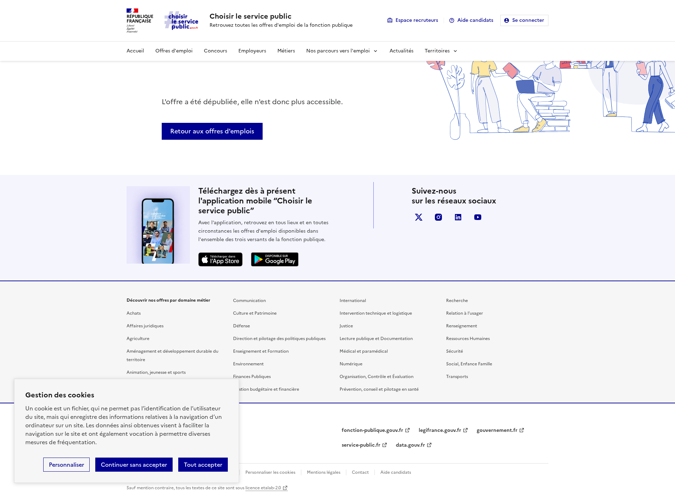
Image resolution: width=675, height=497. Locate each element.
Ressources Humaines (468, 338)
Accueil (135, 51)
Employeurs (252, 51)
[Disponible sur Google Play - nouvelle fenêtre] (274, 259)
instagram (438, 217)
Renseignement (461, 326)
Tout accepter (203, 464)
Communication (249, 300)
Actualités (401, 51)
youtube (478, 217)
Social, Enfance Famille (469, 364)
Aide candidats (475, 20)
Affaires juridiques (145, 326)
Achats (134, 313)
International (353, 300)
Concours (215, 51)
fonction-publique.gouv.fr (372, 430)
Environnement (248, 364)
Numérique (351, 364)
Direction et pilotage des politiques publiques (279, 338)
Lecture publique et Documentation (376, 338)
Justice (346, 326)
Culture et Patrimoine (255, 313)
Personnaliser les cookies (270, 472)
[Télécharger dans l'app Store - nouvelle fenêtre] (220, 259)
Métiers (286, 51)
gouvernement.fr (497, 430)
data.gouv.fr (410, 445)
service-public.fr (361, 445)
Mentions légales (323, 472)
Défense (241, 326)
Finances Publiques (252, 376)
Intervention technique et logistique (376, 313)
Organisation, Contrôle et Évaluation (376, 376)
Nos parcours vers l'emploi (338, 51)
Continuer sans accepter (134, 464)
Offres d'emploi (174, 51)
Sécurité (454, 351)
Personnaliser (66, 464)
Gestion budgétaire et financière (266, 389)
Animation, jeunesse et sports (156, 372)
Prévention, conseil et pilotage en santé (379, 389)
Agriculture (138, 338)
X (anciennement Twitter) (419, 217)
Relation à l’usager (464, 313)
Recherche (457, 300)
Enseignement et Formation (261, 351)
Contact (360, 472)
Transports (457, 376)
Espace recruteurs (417, 20)
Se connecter (528, 20)
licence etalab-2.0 (263, 488)
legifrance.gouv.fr (440, 430)
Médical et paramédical (364, 351)
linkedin (458, 217)
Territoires (437, 51)
